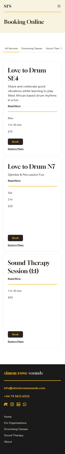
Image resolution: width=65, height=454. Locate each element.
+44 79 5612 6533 (16, 396)
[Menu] (58, 6)
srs (7, 5)
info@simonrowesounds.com (24, 388)
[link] (11, 48)
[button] (15, 142)
